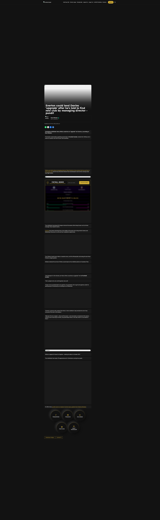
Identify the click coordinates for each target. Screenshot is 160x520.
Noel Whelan (54, 118)
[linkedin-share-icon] (53, 127)
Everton (47, 230)
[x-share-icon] (48, 127)
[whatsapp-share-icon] (46, 127)
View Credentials (55, 119)
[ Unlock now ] (84, 182)
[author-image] (47, 118)
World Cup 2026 (66, 2)
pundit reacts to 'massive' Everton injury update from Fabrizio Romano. (69, 406)
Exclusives (104, 2)
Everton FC (59, 437)
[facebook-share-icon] (51, 127)
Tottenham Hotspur (49, 437)
